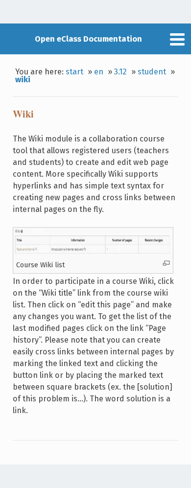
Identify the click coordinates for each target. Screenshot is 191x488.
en (98, 71)
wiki (22, 79)
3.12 (120, 71)
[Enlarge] (166, 263)
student (152, 71)
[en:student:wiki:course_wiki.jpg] (93, 255)
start (74, 71)
